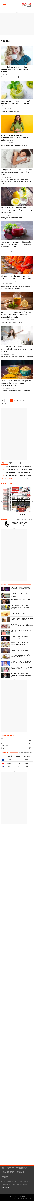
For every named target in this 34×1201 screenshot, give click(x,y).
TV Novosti (19, 1184)
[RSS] (32, 584)
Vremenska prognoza (8, 735)
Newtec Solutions (22, 1198)
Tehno (10, 1184)
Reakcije (19, 463)
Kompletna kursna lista (25, 752)
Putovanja (25, 1181)
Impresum (3, 1192)
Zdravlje (9, 1181)
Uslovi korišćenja (6, 1187)
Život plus (14, 1181)
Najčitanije (12, 463)
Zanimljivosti (5, 1184)
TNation (30, 1198)
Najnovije (4, 463)
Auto (14, 1184)
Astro (30, 519)
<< (2, 400)
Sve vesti (4, 584)
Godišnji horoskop (21, 519)
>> (8, 403)
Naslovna (3, 1181)
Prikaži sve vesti (7, 478)
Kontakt (9, 1192)
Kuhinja (20, 1181)
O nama (25, 1184)
